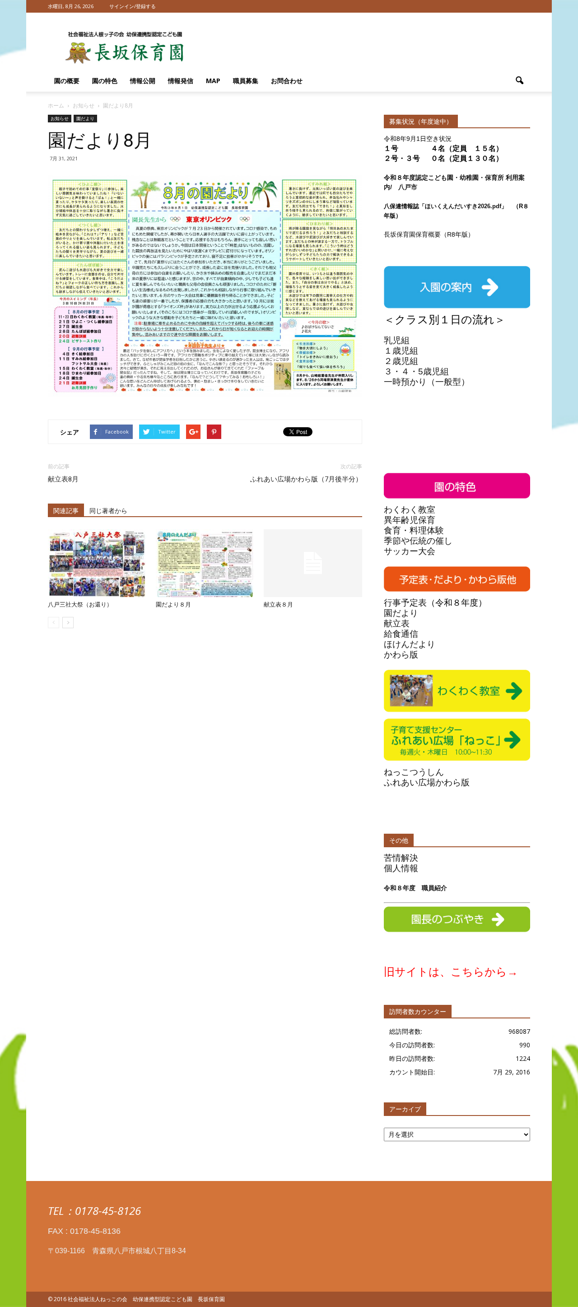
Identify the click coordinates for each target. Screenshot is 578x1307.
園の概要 (66, 80)
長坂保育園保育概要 (412, 234)
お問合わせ (287, 80)
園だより (85, 118)
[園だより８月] (205, 563)
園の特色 (104, 80)
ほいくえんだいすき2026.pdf (463, 206)
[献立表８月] (313, 563)
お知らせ (60, 118)
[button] (519, 81)
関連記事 (66, 510)
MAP (213, 80)
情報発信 (180, 80)
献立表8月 (63, 479)
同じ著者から (108, 510)
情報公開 (142, 80)
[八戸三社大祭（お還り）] (97, 563)
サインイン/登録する (132, 6)
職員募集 (245, 80)
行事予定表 (405, 602)
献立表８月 (278, 604)
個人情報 (401, 868)
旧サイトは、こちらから (445, 972)
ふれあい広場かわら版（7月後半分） (306, 479)
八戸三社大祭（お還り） (80, 604)
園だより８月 (173, 604)
